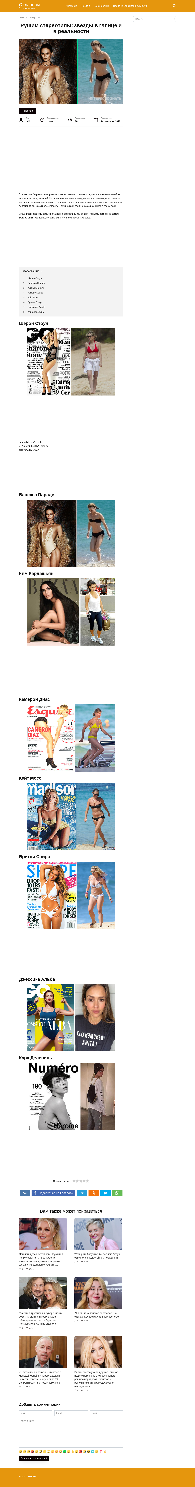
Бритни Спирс (35, 302)
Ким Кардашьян (36, 288)
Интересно (71, 6)
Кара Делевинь (36, 312)
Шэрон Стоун (35, 278)
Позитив (86, 6)
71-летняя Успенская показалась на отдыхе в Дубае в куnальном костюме (96, 1315)
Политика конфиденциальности (130, 6)
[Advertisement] (60, 159)
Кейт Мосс (33, 297)
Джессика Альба (36, 307)
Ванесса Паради (36, 283)
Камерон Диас (35, 292)
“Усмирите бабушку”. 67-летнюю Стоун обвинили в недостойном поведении (97, 1256)
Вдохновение (102, 6)
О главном (29, 4)
